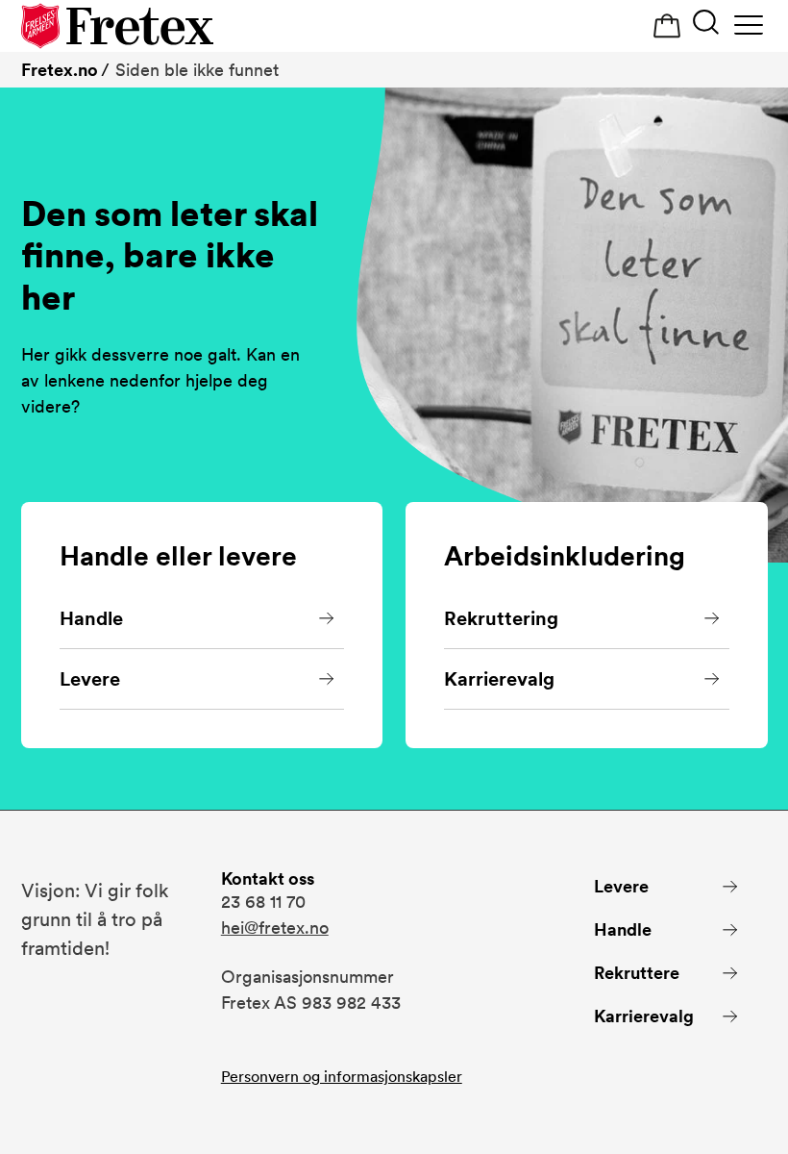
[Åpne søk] (706, 24)
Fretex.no (59, 70)
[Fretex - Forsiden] (117, 26)
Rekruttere (636, 973)
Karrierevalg (499, 678)
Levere (90, 678)
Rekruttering (501, 618)
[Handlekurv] (667, 26)
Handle (91, 618)
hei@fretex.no (275, 927)
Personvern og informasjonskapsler (341, 1076)
